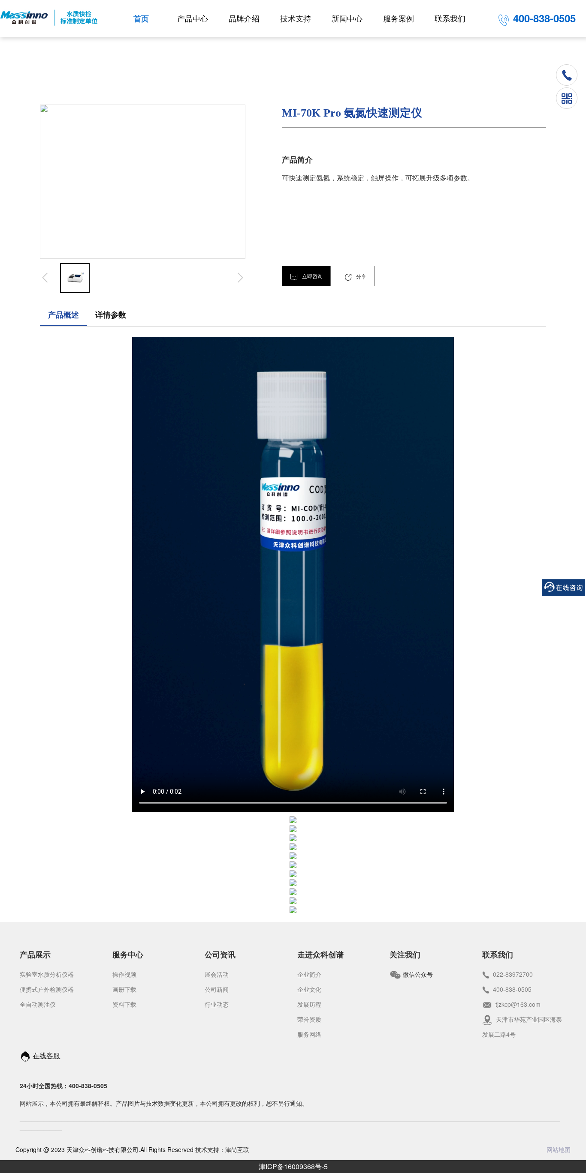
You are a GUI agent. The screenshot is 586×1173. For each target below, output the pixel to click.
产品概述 (63, 315)
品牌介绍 (244, 19)
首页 (141, 19)
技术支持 (295, 19)
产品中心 (192, 19)
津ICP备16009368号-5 (293, 1166)
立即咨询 (312, 276)
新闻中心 (347, 19)
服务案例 (398, 19)
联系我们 (450, 19)
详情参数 (110, 315)
